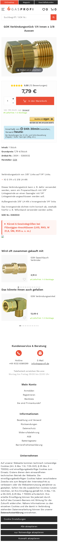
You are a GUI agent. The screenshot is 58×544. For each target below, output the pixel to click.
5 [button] (25, 287)
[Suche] (54, 17)
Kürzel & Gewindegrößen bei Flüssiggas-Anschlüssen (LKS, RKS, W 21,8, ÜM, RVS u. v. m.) (27, 227)
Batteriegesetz (29, 441)
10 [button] (34, 287)
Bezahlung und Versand (29, 420)
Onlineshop (9, 2)
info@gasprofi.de (40, 363)
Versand (25, 110)
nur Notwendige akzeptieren (29, 532)
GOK (15, 160)
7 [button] (30, 325)
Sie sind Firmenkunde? (29, 403)
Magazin (26, 2)
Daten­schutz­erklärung (12, 512)
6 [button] (27, 287)
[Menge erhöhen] (13, 99)
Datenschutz (29, 428)
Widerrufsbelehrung (29, 432)
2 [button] (20, 287)
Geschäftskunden (46, 2)
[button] (42, 120)
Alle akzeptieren (29, 526)
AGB (29, 436)
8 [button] (30, 287)
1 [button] (18, 287)
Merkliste (29, 399)
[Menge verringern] (13, 103)
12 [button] (37, 287)
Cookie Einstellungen (15, 519)
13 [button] (39, 287)
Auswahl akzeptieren (29, 538)
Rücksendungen (29, 424)
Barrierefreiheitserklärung (29, 445)
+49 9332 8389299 (18, 363)
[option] (29, 268)
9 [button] (32, 287)
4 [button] (23, 287)
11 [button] (36, 287)
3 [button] (21, 287)
